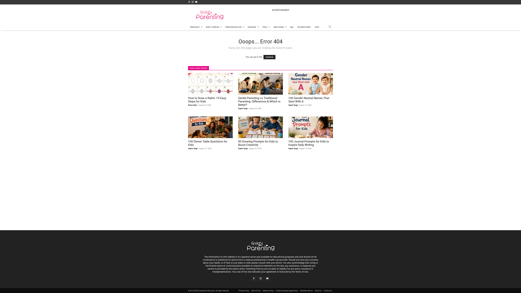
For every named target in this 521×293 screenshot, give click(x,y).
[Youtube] (196, 2)
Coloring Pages (304, 27)
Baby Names (279, 27)
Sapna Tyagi (242, 108)
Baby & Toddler (212, 27)
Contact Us (328, 290)
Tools (264, 27)
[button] (329, 27)
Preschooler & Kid (233, 27)
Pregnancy (195, 27)
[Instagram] (193, 2)
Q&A (291, 27)
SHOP (317, 27)
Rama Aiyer (192, 105)
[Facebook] (189, 2)
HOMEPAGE (269, 57)
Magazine (252, 27)
